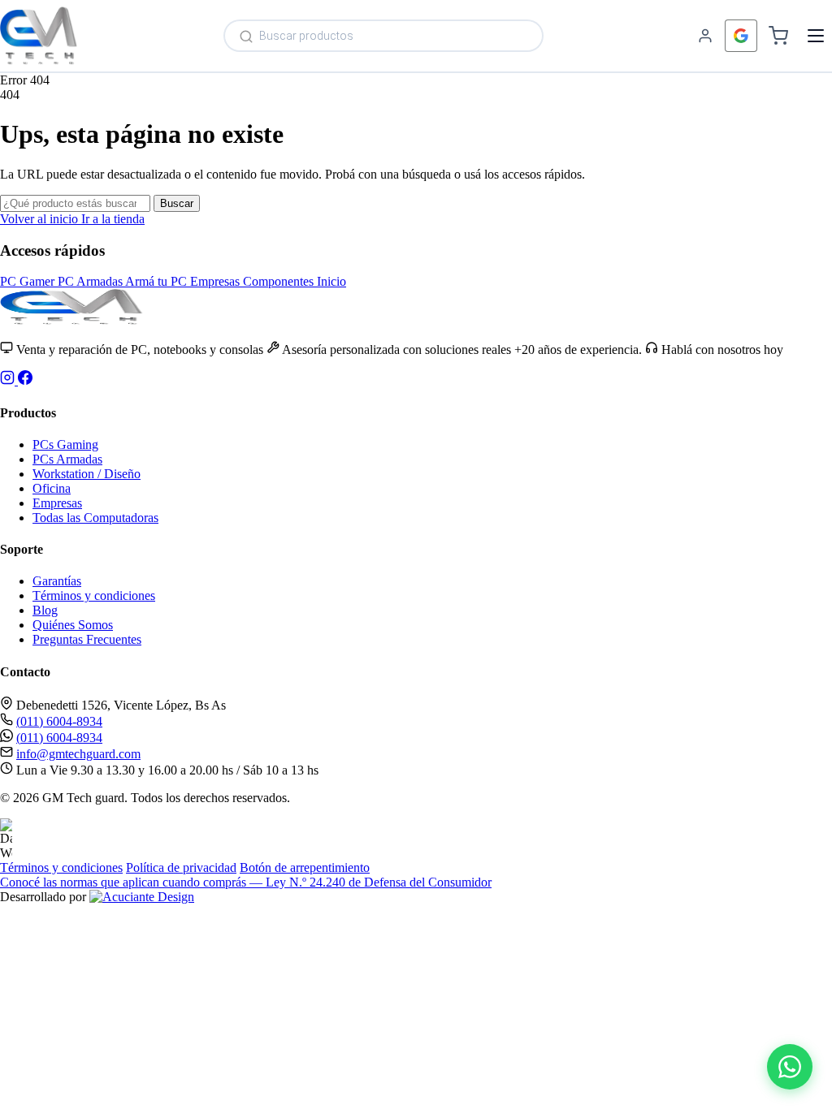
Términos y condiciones (93, 595)
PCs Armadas (67, 459)
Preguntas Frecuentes (86, 639)
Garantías (56, 581)
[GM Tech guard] (38, 35)
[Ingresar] (705, 35)
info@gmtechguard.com (78, 754)
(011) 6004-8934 (59, 721)
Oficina (51, 488)
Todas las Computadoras (95, 517)
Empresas (57, 503)
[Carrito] (778, 35)
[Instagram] (9, 380)
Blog (45, 610)
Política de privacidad (181, 867)
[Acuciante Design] (141, 897)
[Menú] (816, 35)
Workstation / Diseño (86, 474)
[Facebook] (25, 380)
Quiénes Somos (72, 625)
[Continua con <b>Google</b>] (741, 35)
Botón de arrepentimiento (305, 867)
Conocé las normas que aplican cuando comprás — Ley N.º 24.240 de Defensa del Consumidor (246, 882)
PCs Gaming (65, 444)
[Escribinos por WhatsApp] (789, 1067)
